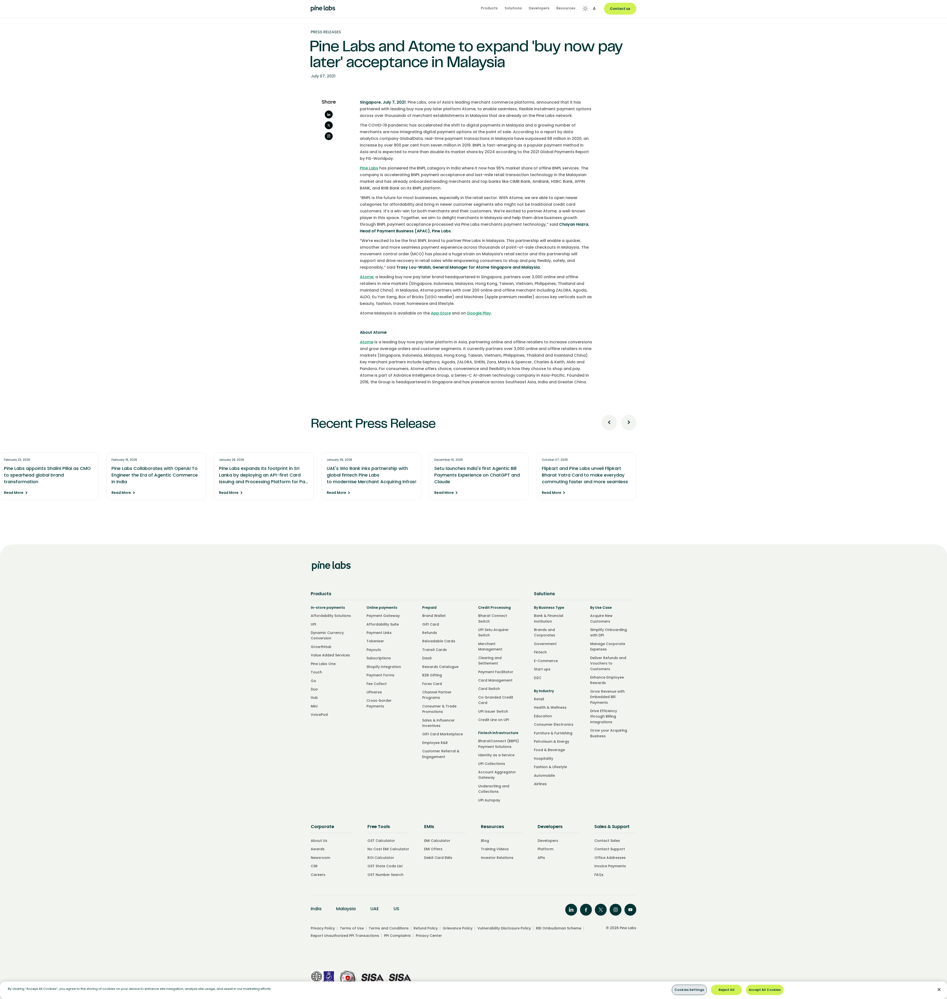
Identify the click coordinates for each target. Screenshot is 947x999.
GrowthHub (321, 646)
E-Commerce (546, 660)
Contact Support (609, 849)
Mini (314, 706)
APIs (541, 857)
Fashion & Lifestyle (550, 766)
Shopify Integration (383, 666)
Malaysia (346, 909)
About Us (319, 840)
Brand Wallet (434, 615)
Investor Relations (497, 857)
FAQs (598, 874)
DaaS (427, 658)
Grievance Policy (458, 928)
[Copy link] (329, 136)
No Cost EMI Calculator (388, 849)
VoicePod (319, 714)
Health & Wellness (550, 707)
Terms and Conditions (389, 928)
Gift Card (430, 624)
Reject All (726, 989)
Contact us (620, 8)
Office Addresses (610, 857)
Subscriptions (378, 658)
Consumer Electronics (553, 724)
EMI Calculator (437, 840)
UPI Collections (491, 763)
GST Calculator (381, 840)
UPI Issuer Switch (493, 711)
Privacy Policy (323, 928)
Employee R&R (435, 742)
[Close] (939, 989)
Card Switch (489, 688)
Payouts (373, 649)
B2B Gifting (432, 675)
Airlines (540, 783)
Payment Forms (380, 675)
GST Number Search (385, 874)
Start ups (542, 669)
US (396, 909)
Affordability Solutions (331, 615)
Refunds (429, 632)
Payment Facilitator (495, 671)
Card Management (495, 680)
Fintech (540, 652)
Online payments (381, 607)
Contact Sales (607, 840)
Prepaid (429, 607)
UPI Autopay (489, 800)
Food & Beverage (549, 749)
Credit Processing (494, 607)
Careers (318, 874)
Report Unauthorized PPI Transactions (345, 935)
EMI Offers (433, 849)
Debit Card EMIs (438, 857)
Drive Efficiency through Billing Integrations (603, 716)
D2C (537, 677)
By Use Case (601, 607)
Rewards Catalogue (440, 666)
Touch (316, 672)
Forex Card (432, 683)
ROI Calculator (380, 857)
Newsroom (320, 857)
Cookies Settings (689, 989)
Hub (314, 697)
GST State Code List (385, 866)
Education (543, 716)
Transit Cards (434, 649)
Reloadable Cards (438, 641)
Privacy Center (429, 935)
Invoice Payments (610, 866)
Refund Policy (426, 928)
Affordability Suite (382, 624)
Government (545, 643)
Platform (545, 849)
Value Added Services (330, 655)
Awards (318, 849)
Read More (325, 493)
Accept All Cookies (765, 989)
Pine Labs (369, 168)
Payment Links (379, 632)
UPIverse (374, 692)
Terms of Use (352, 928)
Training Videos (495, 849)
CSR (314, 866)
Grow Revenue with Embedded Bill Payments (607, 697)
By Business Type (549, 607)
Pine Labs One (323, 663)
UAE (374, 909)
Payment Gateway (383, 615)
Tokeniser (375, 641)
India (316, 909)
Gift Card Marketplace (442, 734)
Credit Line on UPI (493, 719)
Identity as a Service (496, 755)
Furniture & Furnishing (553, 733)
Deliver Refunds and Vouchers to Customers (608, 663)
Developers (548, 840)
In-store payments (328, 607)
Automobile (544, 775)
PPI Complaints (397, 935)
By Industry (544, 690)
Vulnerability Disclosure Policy (504, 928)
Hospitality (543, 758)
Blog (485, 840)
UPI (313, 624)
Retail (539, 699)
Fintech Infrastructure (498, 732)
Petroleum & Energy (551, 741)
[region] (473, 990)
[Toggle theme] (585, 9)
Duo (314, 689)
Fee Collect (376, 683)
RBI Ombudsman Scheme (558, 928)
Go (313, 680)
